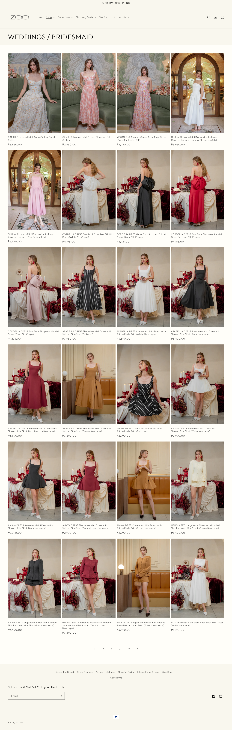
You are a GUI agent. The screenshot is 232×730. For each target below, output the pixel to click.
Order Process (85, 672)
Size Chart (168, 672)
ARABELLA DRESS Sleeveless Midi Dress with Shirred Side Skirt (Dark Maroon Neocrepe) (32, 430)
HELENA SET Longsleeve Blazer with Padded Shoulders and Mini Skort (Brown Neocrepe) (141, 624)
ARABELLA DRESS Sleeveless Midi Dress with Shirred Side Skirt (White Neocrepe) (141, 333)
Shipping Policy (126, 672)
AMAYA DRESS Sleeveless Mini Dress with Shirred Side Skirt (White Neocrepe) (193, 430)
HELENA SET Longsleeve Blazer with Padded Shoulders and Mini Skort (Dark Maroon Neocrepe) (86, 625)
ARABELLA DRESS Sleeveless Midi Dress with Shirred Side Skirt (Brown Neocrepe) (87, 430)
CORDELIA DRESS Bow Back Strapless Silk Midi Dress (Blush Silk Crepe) (33, 333)
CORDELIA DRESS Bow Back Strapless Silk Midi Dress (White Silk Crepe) (88, 236)
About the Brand (65, 672)
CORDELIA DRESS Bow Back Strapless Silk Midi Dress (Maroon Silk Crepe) (196, 236)
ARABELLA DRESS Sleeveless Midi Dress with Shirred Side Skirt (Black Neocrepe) (195, 333)
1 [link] (94, 648)
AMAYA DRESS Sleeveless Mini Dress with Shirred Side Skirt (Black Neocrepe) (30, 527)
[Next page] (137, 648)
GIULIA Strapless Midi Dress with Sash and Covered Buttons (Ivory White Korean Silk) (194, 138)
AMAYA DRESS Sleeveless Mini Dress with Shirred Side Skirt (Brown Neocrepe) (139, 527)
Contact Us (116, 677)
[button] (50, 17)
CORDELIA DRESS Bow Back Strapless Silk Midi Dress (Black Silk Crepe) (142, 236)
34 (129, 648)
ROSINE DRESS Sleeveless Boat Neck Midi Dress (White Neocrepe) (197, 624)
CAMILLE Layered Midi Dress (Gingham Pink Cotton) (86, 138)
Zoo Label (19, 723)
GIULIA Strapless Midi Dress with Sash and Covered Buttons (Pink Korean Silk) (31, 235)
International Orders (148, 672)
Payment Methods (105, 672)
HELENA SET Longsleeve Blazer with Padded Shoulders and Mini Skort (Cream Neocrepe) (195, 527)
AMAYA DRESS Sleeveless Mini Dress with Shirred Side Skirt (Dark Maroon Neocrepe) (85, 527)
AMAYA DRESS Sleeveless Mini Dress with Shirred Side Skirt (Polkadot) (139, 430)
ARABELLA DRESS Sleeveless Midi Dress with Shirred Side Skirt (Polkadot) (87, 333)
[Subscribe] (61, 696)
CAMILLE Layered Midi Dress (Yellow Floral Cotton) (31, 138)
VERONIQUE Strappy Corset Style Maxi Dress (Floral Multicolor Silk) (141, 138)
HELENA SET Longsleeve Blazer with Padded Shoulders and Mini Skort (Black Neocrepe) (32, 624)
